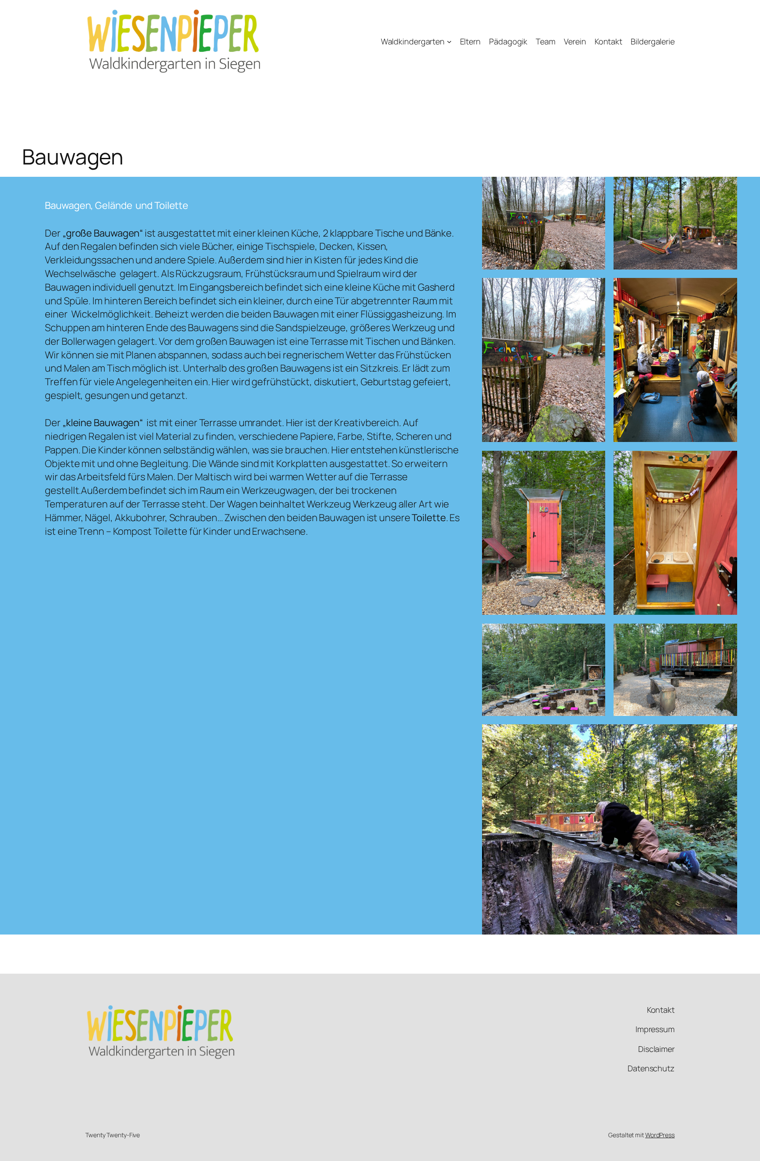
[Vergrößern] (593, 188)
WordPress (660, 1135)
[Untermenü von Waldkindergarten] (449, 41)
